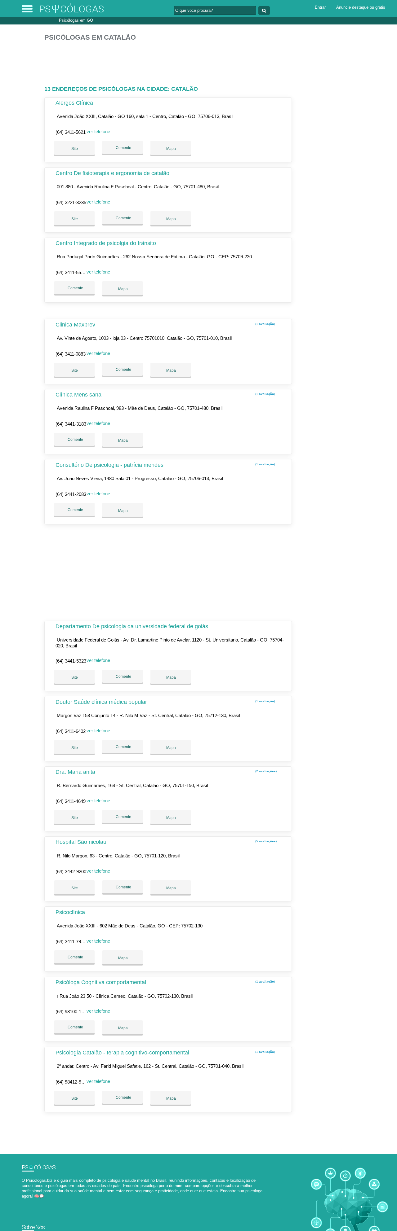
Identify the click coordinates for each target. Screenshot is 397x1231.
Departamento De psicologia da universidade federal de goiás (132, 626)
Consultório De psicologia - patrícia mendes (109, 465)
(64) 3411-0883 (71, 354)
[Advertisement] (170, 61)
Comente (123, 148)
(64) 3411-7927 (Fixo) (77, 941)
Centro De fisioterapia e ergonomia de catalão (112, 173)
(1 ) (264, 324)
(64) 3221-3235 (71, 202)
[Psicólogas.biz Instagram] (28, 1201)
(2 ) (265, 771)
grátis (380, 7)
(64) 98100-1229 (72, 1011)
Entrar (320, 7)
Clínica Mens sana (78, 395)
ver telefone (98, 131)
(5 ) (265, 841)
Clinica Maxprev (75, 325)
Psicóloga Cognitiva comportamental (101, 982)
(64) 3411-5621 (71, 132)
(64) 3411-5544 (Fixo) (77, 272)
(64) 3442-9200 (71, 871)
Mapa (170, 149)
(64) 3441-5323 (71, 661)
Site (74, 149)
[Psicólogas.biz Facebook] (23, 1201)
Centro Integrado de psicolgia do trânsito (106, 243)
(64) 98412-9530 (72, 1081)
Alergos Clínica (74, 103)
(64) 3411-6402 (71, 731)
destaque (360, 7)
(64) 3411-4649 (71, 801)
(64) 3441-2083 (71, 494)
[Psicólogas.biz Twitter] (26, 1201)
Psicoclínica (70, 912)
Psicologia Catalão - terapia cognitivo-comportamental (122, 1052)
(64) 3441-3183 (71, 424)
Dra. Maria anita (75, 772)
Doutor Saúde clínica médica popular (101, 702)
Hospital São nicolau (81, 842)
